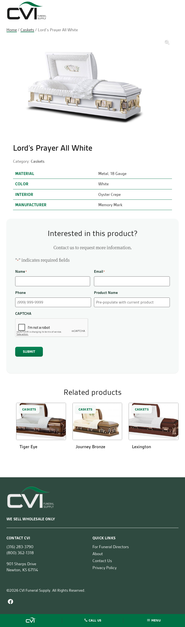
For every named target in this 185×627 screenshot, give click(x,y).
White (103, 183)
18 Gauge (118, 173)
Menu (156, 620)
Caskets (27, 29)
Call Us (95, 620)
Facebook (10, 601)
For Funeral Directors (110, 546)
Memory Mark (110, 204)
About (97, 553)
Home (12, 29)
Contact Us (102, 560)
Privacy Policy (104, 567)
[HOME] (31, 620)
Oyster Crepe (109, 194)
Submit (29, 351)
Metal (103, 173)
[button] (167, 42)
